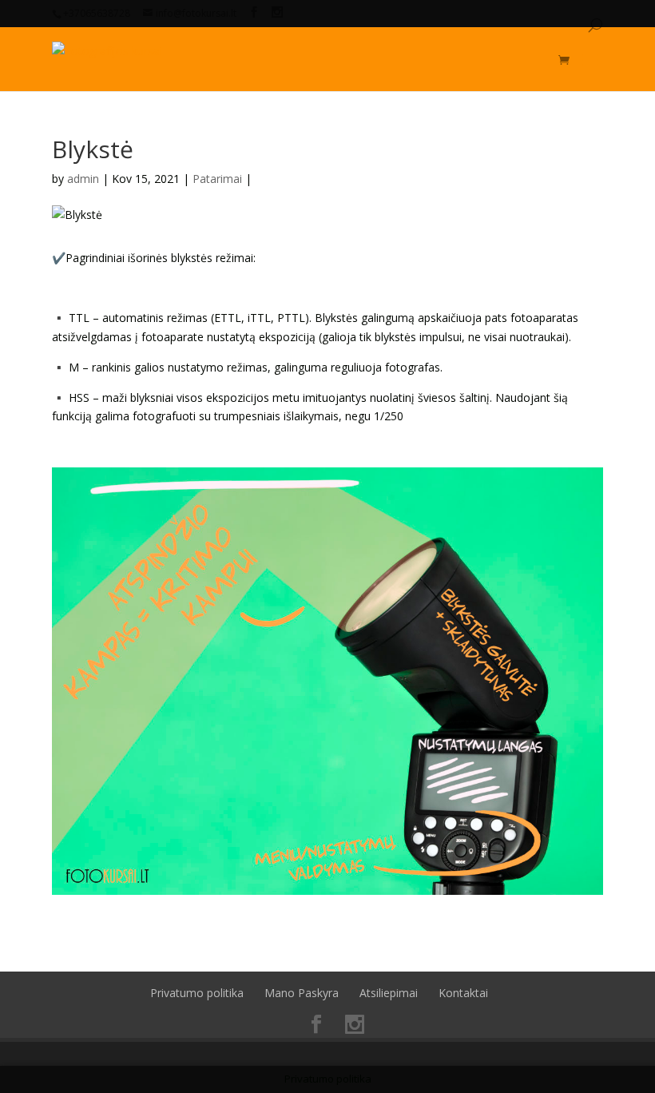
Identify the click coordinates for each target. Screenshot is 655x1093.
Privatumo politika (197, 992)
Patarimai (217, 178)
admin (83, 178)
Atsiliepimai (388, 992)
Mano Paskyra (301, 992)
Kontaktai (463, 992)
